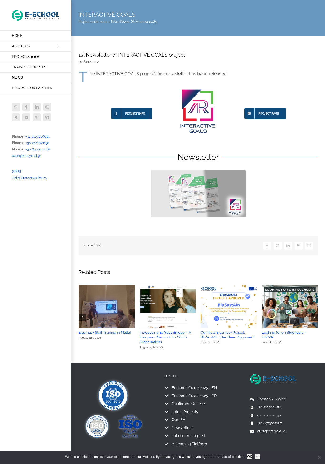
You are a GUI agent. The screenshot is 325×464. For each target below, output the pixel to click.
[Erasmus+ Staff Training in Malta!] (107, 287)
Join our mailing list (188, 436)
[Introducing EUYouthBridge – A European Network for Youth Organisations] (168, 287)
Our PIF (178, 419)
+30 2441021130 (37, 143)
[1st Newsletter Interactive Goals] (198, 172)
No (257, 457)
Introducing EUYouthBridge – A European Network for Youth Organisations (165, 337)
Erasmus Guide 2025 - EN (194, 388)
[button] (82, 317)
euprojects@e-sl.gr (26, 156)
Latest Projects (185, 412)
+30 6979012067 (38, 149)
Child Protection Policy (29, 178)
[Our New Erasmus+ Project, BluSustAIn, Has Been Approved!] (229, 287)
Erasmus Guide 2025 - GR (194, 396)
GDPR (16, 172)
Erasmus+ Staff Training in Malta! (105, 332)
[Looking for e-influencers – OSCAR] (290, 287)
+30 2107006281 (37, 136)
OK (249, 457)
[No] (319, 457)
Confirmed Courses (189, 403)
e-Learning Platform (189, 444)
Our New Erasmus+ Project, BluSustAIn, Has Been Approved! (227, 334)
